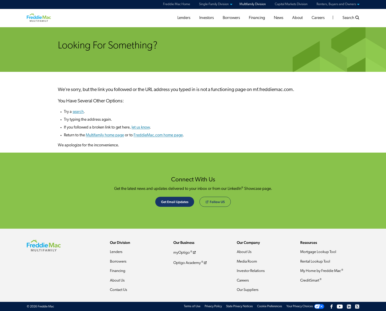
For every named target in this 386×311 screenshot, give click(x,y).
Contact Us (118, 290)
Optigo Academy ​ (188, 263)
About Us (117, 280)
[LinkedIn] (349, 306)
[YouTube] (339, 306)
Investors (206, 18)
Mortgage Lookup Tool (318, 252)
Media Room (247, 261)
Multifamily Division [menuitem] (252, 4)
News (278, 18)
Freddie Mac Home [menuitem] (176, 4)
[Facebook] (331, 306)
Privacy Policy (213, 306)
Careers (318, 18)
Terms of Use (192, 306)
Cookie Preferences (269, 306)
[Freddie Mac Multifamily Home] (39, 17)
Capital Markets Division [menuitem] (291, 4)
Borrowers (231, 18)
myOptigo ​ (182, 253)
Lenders (183, 18)
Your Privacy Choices (299, 306)
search (78, 112)
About (297, 18)
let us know (141, 128)
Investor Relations (251, 271)
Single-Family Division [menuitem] (214, 4)
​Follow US (217, 202)
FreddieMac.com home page (158, 135)
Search (348, 18)
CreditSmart (310, 280)
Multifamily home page (105, 135)
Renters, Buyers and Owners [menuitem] (336, 4)
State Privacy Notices (239, 306)
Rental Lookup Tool (315, 261)
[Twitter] (357, 306)
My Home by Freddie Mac (321, 271)
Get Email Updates (174, 202)
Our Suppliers (247, 290)
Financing (257, 18)
